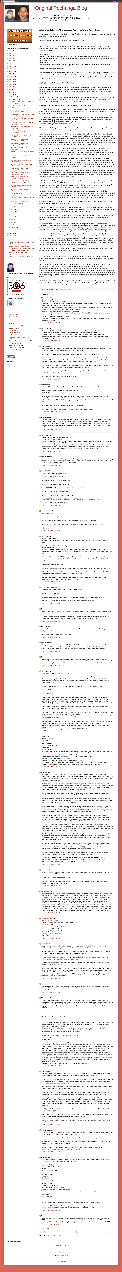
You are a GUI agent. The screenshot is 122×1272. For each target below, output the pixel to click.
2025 (11, 53)
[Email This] (65, 289)
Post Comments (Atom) (54, 1235)
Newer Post (43, 1232)
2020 (11, 66)
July (12, 214)
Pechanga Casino (14, 343)
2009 (11, 94)
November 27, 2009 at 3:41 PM (50, 651)
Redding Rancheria (14, 345)
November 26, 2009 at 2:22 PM (50, 429)
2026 (11, 50)
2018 (11, 71)
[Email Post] (62, 289)
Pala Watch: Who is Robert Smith (18, 250)
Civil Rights (12, 330)
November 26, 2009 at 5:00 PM (50, 465)
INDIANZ (11, 312)
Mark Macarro (13, 332)
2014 (11, 81)
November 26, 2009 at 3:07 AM (50, 340)
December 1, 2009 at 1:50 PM (50, 1224)
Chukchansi (12, 328)
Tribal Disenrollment (15, 347)
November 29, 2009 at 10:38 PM (50, 1151)
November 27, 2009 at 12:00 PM (50, 603)
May (12, 219)
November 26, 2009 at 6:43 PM (50, 505)
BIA (10, 323)
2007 (11, 235)
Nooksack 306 (13, 335)
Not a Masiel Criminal (47, 471)
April (12, 222)
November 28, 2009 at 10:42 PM (50, 992)
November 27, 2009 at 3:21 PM (50, 637)
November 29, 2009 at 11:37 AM (50, 1124)
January (13, 230)
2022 (11, 61)
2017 (11, 74)
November (14, 99)
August (13, 212)
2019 (11, 68)
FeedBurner (64, 1255)
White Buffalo (45, 891)
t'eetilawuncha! (46, 511)
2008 (11, 233)
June (12, 217)
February (13, 227)
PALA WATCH (13, 317)
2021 (11, 63)
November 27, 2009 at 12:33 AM (50, 581)
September (14, 209)
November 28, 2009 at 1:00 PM (50, 913)
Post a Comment (46, 1228)
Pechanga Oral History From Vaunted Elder (21, 248)
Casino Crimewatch (14, 326)
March (13, 224)
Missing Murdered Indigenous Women (20, 246)
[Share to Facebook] (69, 289)
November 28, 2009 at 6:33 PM (50, 978)
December (14, 97)
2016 (11, 76)
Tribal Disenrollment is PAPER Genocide (21, 256)
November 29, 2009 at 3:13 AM (50, 1066)
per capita (12, 350)
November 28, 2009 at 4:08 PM (50, 938)
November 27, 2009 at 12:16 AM (50, 530)
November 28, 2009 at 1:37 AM (50, 766)
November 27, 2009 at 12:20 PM (50, 621)
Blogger (64, 1261)
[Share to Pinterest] (71, 289)
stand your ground (47, 918)
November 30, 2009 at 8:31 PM (50, 1210)
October (13, 206)
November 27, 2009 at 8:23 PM (50, 665)
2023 (11, 58)
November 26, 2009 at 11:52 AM (50, 411)
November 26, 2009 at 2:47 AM (50, 323)
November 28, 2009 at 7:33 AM (50, 885)
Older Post (111, 1232)
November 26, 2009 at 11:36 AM (50, 379)
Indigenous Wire (14, 314)
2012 (11, 87)
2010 (11, 92)
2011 (10, 89)
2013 (11, 84)
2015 (11, 79)
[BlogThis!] (66, 289)
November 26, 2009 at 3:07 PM (50, 451)
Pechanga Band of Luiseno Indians (19, 341)
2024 (11, 56)
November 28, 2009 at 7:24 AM (50, 864)
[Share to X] (68, 289)
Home (77, 1232)
